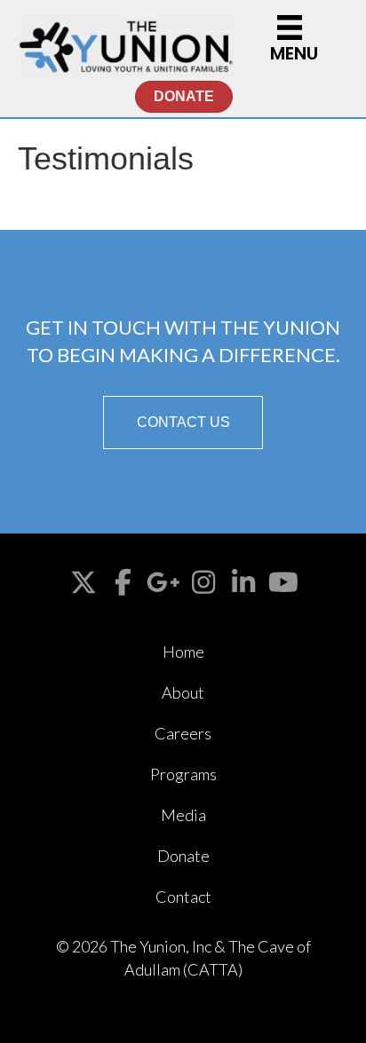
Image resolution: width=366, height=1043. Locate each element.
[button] (183, 422)
